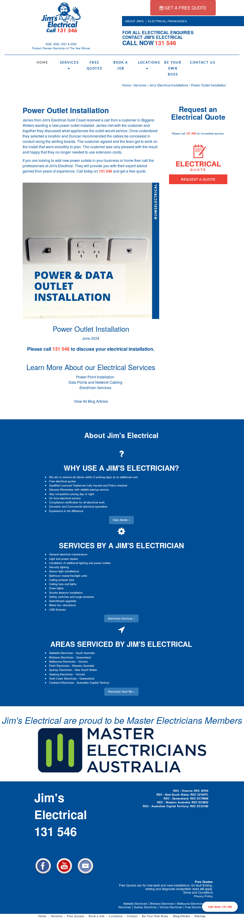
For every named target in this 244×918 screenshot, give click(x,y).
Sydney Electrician (60, 670)
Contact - (134, 916)
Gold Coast (76, 120)
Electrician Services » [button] (121, 618)
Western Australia (83, 665)
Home (42, 62)
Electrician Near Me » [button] (121, 691)
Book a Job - (99, 916)
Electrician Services (95, 387)
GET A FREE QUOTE (185, 8)
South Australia (85, 653)
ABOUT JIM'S (134, 21)
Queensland (83, 657)
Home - (44, 916)
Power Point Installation (95, 377)
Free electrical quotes (62, 481)
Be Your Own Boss (173, 68)
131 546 (105, 171)
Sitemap (200, 916)
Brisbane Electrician (61, 657)
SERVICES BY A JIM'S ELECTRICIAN (121, 545)
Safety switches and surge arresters (71, 597)
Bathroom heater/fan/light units (68, 575)
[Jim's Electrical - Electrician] (61, 17)
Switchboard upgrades (62, 601)
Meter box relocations (62, 605)
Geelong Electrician (61, 674)
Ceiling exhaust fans (61, 580)
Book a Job (120, 65)
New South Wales (86, 670)
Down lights (56, 588)
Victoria (82, 661)
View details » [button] (121, 520)
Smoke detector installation (66, 592)
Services (69, 62)
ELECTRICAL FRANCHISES (167, 21)
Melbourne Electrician (62, 661)
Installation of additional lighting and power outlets (80, 563)
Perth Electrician (59, 665)
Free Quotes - (78, 916)
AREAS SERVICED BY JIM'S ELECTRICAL (121, 644)
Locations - (118, 916)
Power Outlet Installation (208, 85)
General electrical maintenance (68, 554)
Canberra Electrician (61, 682)
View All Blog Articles (91, 401)
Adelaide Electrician (61, 653)
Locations (148, 62)
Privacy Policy (203, 896)
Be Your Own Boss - (157, 916)
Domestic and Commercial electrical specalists (78, 506)
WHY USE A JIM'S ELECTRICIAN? (121, 468)
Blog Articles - (183, 916)
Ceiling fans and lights (62, 584)
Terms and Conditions (198, 892)
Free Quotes (94, 65)
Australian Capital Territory (93, 682)
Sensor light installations (64, 571)
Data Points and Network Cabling (95, 382)
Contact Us (200, 62)
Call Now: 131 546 (220, 907)
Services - (59, 916)
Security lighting (59, 567)
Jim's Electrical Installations (168, 85)
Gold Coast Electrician (63, 678)
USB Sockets (57, 609)
